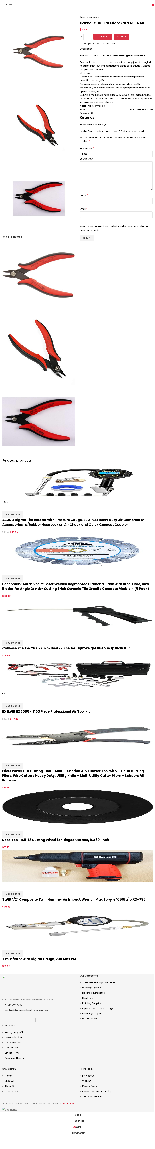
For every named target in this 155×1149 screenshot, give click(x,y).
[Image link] (19, 1020)
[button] (12, 514)
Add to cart (102, 36)
